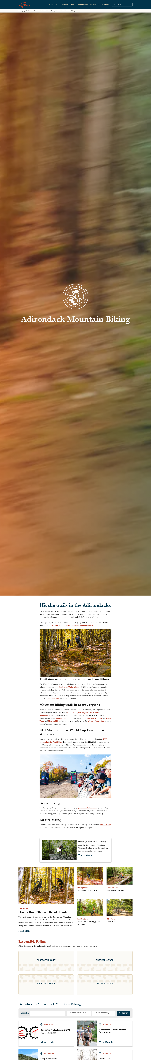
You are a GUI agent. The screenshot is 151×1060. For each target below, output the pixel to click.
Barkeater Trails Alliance (69, 687)
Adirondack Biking (49, 11)
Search (125, 1013)
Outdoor (64, 4)
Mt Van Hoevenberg (96, 721)
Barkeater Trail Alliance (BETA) (55, 1030)
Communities (82, 4)
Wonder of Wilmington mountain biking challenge (72, 625)
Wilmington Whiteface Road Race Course (112, 1031)
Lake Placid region (94, 718)
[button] (92, 794)
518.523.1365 (51, 1033)
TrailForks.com (53, 698)
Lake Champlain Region (77, 712)
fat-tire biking (105, 824)
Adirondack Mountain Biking (66, 11)
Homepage (21, 11)
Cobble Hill (61, 718)
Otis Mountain (95, 712)
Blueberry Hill (46, 715)
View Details (47, 1042)
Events (93, 4)
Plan (72, 4)
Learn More (103, 4)
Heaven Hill (53, 721)
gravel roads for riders (87, 807)
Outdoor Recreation (34, 11)
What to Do (53, 4)
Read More (24, 930)
